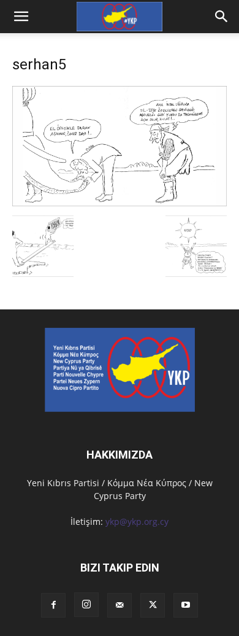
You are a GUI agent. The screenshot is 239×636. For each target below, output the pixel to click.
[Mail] (119, 605)
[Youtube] (185, 605)
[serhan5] (119, 203)
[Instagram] (86, 604)
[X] (152, 605)
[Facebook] (53, 605)
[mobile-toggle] (20, 16)
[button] (222, 16)
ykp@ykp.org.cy (137, 521)
